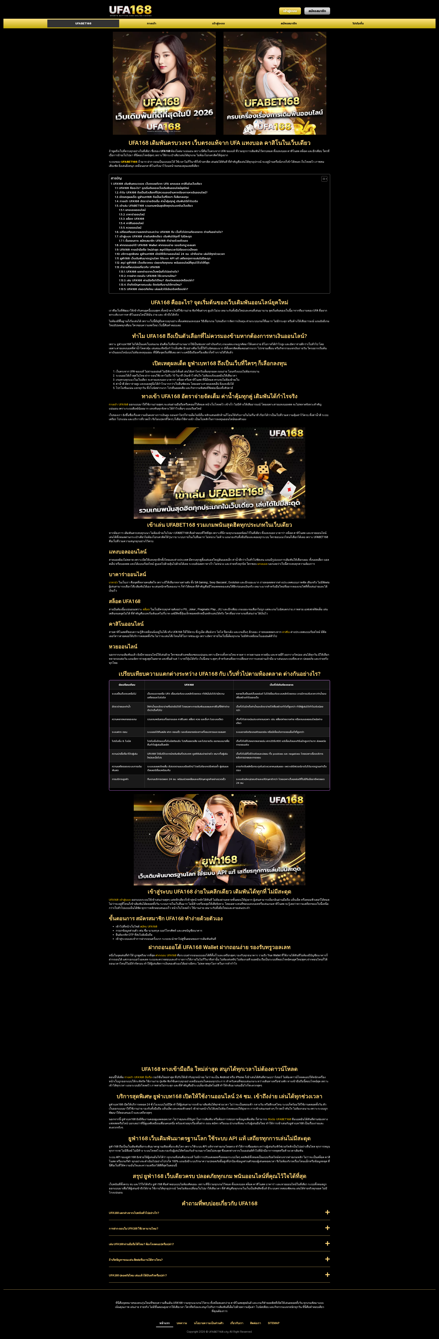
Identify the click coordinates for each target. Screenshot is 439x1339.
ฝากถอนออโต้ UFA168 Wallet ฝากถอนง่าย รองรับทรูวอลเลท (158, 245)
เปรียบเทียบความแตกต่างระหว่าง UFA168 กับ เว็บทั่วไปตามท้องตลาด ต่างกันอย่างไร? (171, 232)
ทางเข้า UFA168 (118, 404)
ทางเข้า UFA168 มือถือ (138, 1077)
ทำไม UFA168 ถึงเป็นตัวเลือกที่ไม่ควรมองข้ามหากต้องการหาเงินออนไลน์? (163, 193)
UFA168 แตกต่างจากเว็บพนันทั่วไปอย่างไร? (152, 272)
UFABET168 (83, 23)
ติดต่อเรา (255, 1323)
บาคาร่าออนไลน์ (135, 214)
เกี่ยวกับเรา (236, 1323)
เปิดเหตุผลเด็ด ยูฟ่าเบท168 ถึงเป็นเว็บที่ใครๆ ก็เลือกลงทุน (153, 197)
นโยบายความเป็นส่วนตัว (208, 1323)
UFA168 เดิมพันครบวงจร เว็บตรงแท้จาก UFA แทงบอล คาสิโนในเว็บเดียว (157, 184)
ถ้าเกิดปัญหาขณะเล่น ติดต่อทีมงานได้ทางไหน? (154, 285)
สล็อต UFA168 (135, 219)
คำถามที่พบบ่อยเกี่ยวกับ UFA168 (140, 267)
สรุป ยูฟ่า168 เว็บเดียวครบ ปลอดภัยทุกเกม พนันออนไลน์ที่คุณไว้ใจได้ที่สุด (165, 263)
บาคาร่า (113, 582)
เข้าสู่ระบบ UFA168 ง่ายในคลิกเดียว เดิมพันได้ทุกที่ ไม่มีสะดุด (156, 236)
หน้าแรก (164, 1323)
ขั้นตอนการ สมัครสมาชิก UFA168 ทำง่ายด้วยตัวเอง (156, 241)
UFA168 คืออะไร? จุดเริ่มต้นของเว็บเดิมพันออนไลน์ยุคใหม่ (154, 188)
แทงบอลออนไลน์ (135, 210)
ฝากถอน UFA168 (166, 955)
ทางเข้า (151, 23)
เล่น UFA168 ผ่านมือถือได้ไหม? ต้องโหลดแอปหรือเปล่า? (160, 280)
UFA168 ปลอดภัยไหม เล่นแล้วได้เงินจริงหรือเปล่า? (157, 289)
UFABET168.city (219, 1332)
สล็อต (146, 609)
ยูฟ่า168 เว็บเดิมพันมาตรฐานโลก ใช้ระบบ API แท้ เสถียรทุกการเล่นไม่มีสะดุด (165, 258)
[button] (219, 1215)
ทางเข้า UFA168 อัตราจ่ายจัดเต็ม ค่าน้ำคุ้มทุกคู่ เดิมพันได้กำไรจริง (159, 201)
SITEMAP (274, 1323)
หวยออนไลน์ (133, 228)
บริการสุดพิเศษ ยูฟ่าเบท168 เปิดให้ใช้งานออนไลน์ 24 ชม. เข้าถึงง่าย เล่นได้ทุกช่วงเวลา (173, 254)
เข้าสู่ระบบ (218, 23)
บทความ (182, 1323)
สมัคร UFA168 (148, 927)
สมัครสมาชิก (289, 23)
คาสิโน (286, 632)
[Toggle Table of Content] (323, 179)
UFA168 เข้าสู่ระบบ (120, 900)
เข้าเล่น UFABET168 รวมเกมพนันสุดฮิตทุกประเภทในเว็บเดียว (156, 206)
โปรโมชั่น (358, 23)
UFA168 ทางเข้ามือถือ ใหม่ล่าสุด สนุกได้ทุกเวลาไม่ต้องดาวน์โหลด (159, 250)
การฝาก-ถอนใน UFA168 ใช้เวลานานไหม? (151, 276)
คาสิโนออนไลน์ (135, 223)
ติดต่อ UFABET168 (279, 1119)
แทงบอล (262, 564)
